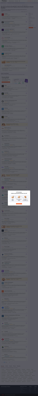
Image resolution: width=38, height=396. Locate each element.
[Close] (29, 191)
